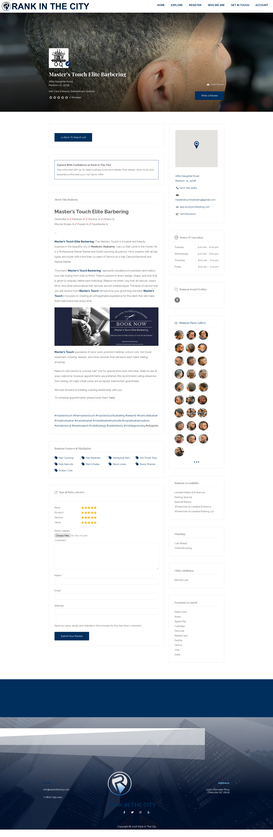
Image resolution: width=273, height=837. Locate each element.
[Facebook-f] (124, 812)
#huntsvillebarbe (147, 415)
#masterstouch (64, 415)
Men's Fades (92, 464)
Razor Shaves (147, 464)
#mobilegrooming (134, 425)
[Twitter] (132, 812)
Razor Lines (119, 464)
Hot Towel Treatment (149, 457)
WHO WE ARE (216, 5)
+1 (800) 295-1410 (52, 797)
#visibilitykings (97, 425)
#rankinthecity (115, 425)
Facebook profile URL (177, 300)
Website (59, 605)
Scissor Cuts (65, 470)
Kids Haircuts (66, 464)
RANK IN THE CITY (131, 805)
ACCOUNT (261, 5)
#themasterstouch (84, 415)
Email (58, 590)
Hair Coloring (66, 457)
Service (59, 517)
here (112, 397)
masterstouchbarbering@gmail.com (195, 199)
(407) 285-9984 (188, 187)
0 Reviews (75, 97)
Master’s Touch (89, 290)
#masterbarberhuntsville (107, 420)
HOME (161, 5)
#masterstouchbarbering (110, 415)
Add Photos (217, 84)
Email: (47, 783)
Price (57, 507)
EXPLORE (177, 5)
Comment (61, 540)
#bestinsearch (80, 425)
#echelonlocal (63, 425)
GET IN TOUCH (240, 5)
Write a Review (209, 95)
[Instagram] (140, 812)
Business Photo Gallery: (192, 322)
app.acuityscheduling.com (195, 206)
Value (58, 522)
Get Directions (188, 214)
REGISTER (195, 5)
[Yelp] (148, 812)
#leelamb (130, 415)
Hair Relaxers (93, 457)
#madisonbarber (64, 420)
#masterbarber (83, 420)
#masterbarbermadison (136, 420)
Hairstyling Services (122, 457)
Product (59, 512)
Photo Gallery (62, 530)
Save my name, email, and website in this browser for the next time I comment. (98, 625)
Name (59, 575)
